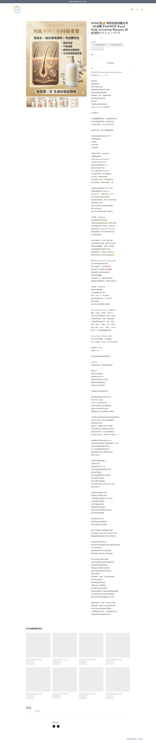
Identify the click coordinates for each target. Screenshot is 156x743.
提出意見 (141, 739)
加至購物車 (110, 63)
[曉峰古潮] (17, 9)
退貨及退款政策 (133, 739)
